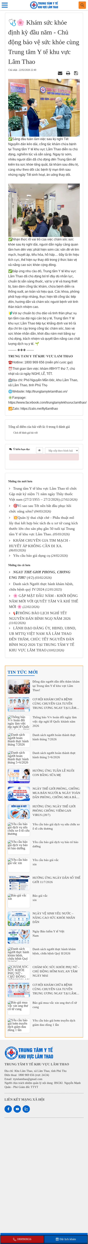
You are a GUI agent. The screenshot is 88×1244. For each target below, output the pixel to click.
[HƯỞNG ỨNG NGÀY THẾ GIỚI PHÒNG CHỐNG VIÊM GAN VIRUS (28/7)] (19, 811)
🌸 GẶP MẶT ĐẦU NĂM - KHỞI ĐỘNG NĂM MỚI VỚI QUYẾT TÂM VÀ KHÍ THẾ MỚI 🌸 (43, 601)
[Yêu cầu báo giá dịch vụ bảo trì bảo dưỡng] (19, 847)
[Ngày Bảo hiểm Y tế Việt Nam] (19, 936)
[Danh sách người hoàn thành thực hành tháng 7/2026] (19, 740)
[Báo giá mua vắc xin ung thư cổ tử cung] (19, 1008)
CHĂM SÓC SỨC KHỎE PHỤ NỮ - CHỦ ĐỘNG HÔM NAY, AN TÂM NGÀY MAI (56, 971)
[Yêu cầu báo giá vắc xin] (19, 865)
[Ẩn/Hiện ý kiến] (39, 450)
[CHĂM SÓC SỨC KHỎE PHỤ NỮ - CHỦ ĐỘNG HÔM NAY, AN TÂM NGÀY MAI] (19, 972)
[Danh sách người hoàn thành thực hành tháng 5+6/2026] (19, 758)
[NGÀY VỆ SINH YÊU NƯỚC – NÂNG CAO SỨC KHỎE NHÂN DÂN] (19, 918)
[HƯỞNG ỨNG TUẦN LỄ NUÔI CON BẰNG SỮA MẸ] (19, 776)
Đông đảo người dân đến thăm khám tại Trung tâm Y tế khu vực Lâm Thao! (56, 686)
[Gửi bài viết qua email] (60, 73)
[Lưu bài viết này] (76, 73)
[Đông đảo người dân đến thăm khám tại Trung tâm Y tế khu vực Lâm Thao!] (19, 687)
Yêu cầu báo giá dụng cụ (31, 555)
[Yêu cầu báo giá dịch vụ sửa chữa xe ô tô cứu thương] (19, 829)
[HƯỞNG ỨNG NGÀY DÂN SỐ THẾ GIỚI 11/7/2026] (19, 883)
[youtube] (17, 1109)
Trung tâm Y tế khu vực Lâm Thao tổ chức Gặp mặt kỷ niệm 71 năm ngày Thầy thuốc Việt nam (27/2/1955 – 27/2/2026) (43, 493)
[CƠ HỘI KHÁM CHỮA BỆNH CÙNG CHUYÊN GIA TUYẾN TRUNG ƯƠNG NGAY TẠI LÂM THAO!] (19, 704)
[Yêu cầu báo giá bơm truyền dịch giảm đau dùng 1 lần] (19, 1025)
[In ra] (68, 73)
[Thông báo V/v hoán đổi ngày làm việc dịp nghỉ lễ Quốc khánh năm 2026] (19, 722)
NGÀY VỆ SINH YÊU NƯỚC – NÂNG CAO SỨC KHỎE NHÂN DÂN (54, 918)
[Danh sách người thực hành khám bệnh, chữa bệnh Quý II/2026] (19, 954)
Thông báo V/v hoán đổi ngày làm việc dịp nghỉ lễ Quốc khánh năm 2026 (55, 721)
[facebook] (8, 1109)
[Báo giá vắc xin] (19, 901)
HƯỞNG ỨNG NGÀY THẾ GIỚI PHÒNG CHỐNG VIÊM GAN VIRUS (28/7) (54, 811)
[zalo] (26, 1109)
